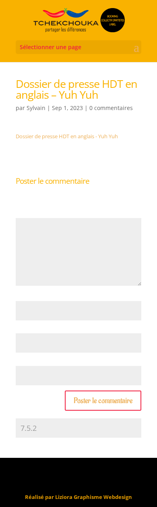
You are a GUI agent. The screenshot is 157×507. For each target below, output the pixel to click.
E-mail (25, 329)
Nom (24, 296)
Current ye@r (34, 414)
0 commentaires (111, 108)
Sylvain (36, 108)
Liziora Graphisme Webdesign (93, 497)
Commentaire (34, 213)
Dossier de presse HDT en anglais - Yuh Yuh (67, 136)
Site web (26, 361)
